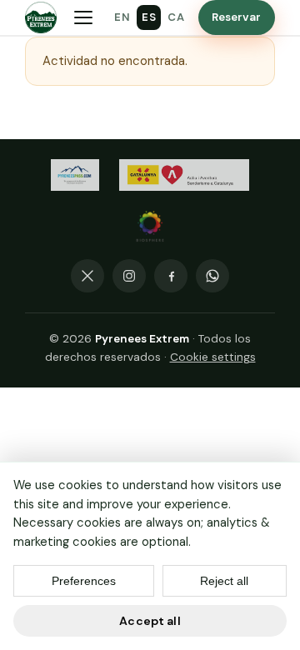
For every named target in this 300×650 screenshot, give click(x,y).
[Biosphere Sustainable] (150, 226)
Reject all (224, 581)
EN (122, 17)
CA (176, 17)
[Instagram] (129, 275)
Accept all (149, 620)
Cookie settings (213, 357)
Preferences (84, 581)
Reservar (237, 17)
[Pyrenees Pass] (75, 175)
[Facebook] (171, 275)
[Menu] (83, 17)
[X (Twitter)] (87, 275)
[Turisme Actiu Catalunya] (184, 175)
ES (149, 17)
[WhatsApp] (212, 275)
